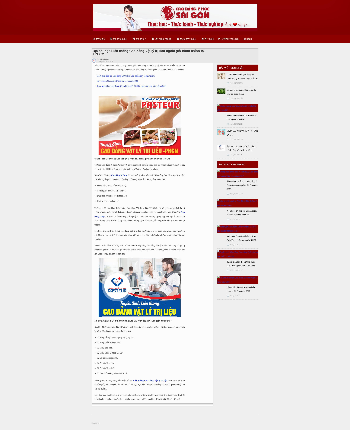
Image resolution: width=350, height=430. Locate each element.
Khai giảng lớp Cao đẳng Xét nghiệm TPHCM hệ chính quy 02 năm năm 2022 (131, 86)
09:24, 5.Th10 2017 (235, 270)
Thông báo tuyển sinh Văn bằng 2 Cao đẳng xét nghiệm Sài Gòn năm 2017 (242, 185)
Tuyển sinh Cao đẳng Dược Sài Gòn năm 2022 (117, 81)
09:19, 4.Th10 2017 (235, 194)
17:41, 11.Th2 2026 (235, 83)
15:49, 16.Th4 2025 (235, 155)
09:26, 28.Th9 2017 (235, 245)
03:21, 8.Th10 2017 (235, 219)
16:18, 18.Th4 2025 (235, 124)
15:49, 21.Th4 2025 (235, 98)
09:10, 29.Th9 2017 (235, 296)
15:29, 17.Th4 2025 (235, 139)
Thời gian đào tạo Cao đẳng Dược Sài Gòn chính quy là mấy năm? (126, 76)
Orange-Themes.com (106, 423)
